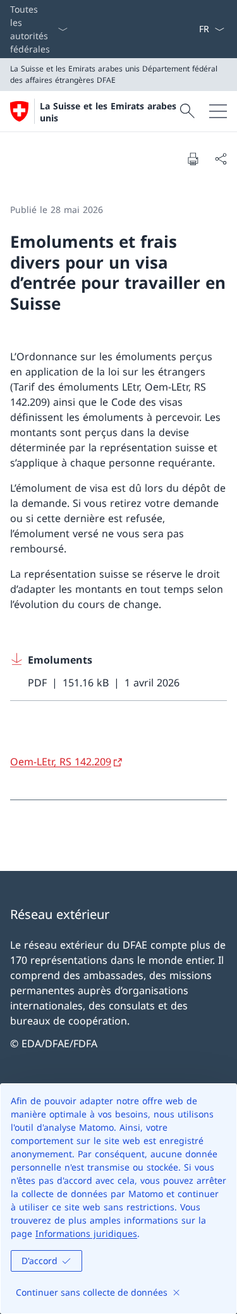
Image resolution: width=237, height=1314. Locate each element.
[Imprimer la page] (193, 159)
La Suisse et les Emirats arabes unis (108, 112)
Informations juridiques (86, 1233)
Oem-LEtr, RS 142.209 (60, 762)
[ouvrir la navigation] (218, 111)
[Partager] (220, 159)
